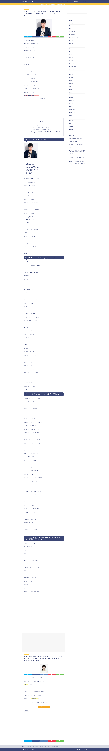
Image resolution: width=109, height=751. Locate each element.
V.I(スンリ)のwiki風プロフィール (36, 125)
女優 (71, 94)
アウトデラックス (74, 25)
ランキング (72, 74)
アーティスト (26, 654)
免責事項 (76, 1)
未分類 (71, 103)
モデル (71, 71)
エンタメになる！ (27, 1)
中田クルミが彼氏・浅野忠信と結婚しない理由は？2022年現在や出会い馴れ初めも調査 (77, 152)
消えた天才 (72, 109)
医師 (71, 89)
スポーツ (72, 46)
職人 (71, 117)
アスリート (72, 28)
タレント (72, 51)
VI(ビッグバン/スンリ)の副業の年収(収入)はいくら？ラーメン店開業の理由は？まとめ (45, 132)
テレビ (71, 57)
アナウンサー (73, 31)
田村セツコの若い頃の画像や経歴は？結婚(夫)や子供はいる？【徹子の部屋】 (77, 146)
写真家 (71, 83)
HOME (61, 1)
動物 (71, 86)
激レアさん (72, 112)
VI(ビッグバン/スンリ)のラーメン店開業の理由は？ (40, 129)
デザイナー (72, 60)
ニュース (72, 63)
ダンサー (72, 54)
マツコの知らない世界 (74, 66)
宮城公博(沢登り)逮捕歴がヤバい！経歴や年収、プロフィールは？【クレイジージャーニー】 (77, 140)
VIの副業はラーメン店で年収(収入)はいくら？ (39, 127)
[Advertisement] (43, 109)
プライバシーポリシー (26, 749)
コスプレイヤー (73, 43)
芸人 (71, 123)
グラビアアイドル (74, 37)
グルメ (71, 40)
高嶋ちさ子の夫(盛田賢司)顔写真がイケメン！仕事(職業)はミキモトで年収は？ (77, 163)
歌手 (71, 106)
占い (71, 92)
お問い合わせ (68, 1)
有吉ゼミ (72, 100)
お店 (71, 20)
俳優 (71, 80)
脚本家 (71, 120)
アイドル (72, 23)
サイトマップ (83, 1)
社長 (71, 115)
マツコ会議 (72, 69)
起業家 (71, 129)
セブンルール (73, 48)
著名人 (71, 126)
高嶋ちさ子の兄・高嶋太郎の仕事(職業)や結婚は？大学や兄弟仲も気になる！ (77, 157)
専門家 (71, 97)
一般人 (71, 77)
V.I (25, 600)
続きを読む (43, 706)
